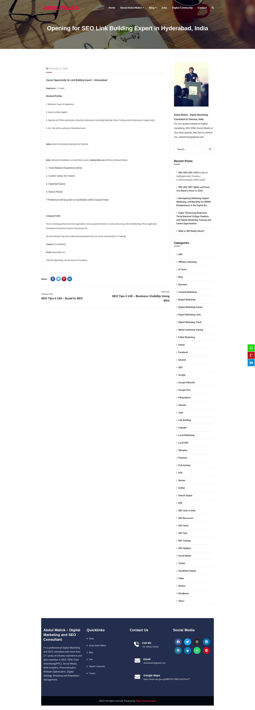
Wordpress (183, 593)
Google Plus (184, 390)
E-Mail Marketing (186, 337)
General (182, 360)
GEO (180, 367)
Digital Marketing (186, 299)
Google (181, 375)
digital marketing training (190, 329)
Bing (180, 277)
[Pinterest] (64, 279)
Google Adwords (186, 382)
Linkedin (182, 427)
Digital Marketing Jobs (189, 314)
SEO (180, 503)
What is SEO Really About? (191, 231)
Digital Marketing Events (190, 307)
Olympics (182, 450)
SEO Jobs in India (186, 510)
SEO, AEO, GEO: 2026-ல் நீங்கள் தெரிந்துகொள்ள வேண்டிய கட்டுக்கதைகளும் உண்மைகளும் (192, 176)
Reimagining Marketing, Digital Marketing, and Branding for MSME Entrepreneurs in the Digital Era (193, 202)
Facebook (183, 352)
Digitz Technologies (146, 701)
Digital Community (97, 666)
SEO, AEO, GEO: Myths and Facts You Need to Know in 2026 (193, 189)
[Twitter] (58, 279)
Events (181, 344)
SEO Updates (184, 548)
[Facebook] (52, 279)
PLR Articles (184, 465)
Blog (91, 652)
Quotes (181, 480)
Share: (44, 279)
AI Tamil (182, 269)
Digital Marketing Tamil (189, 322)
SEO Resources (185, 518)
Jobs (180, 412)
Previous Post (47, 294)
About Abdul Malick (97, 645)
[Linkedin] (206, 641)
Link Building (184, 420)
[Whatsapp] (197, 650)
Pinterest (182, 457)
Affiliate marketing (187, 262)
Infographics (184, 397)
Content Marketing (187, 292)
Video (181, 578)
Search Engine (185, 495)
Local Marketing (186, 435)
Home (91, 638)
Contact (92, 673)
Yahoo (181, 601)
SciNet (181, 488)
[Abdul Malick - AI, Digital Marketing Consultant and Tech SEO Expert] (61, 7)
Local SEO (183, 442)
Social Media (184, 555)
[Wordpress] (178, 650)
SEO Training (184, 540)
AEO (180, 254)
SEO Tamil (183, 525)
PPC (180, 473)
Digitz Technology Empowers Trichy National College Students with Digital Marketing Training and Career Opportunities (193, 218)
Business (182, 284)
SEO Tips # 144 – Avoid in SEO (62, 298)
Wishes (181, 586)
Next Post (165, 292)
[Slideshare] (187, 650)
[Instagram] (197, 641)
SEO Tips (182, 533)
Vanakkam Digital (187, 571)
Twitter (181, 563)
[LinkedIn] (69, 279)
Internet (182, 405)
